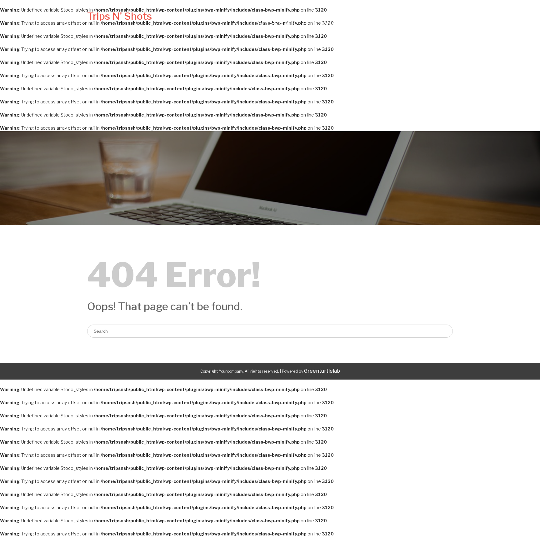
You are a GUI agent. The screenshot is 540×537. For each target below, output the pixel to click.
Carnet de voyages (341, 23)
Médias (397, 23)
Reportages (433, 23)
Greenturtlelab (322, 371)
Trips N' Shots (119, 16)
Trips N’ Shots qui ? (273, 23)
